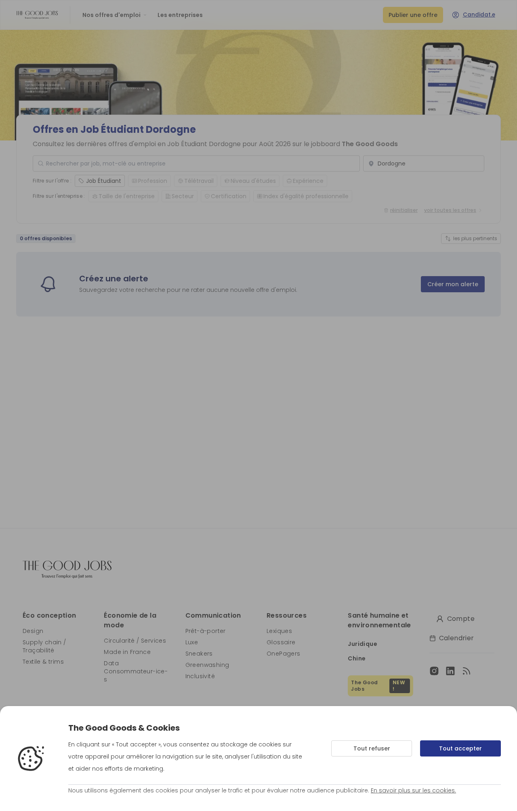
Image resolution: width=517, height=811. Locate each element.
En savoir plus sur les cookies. (413, 790)
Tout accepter (460, 748)
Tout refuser (371, 748)
